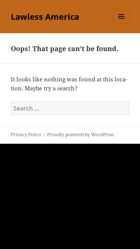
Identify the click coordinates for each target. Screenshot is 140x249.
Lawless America (45, 16)
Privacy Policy (26, 134)
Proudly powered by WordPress (80, 134)
